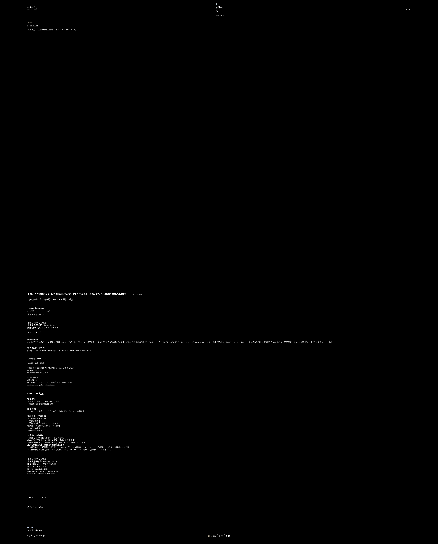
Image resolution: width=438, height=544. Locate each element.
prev (30, 497)
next (45, 497)
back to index (36, 507)
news (30, 22)
